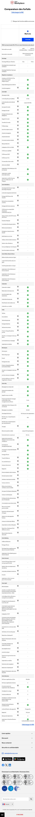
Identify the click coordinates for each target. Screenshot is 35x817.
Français (7, 804)
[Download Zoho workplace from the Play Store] (19, 759)
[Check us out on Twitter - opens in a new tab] (6, 765)
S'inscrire (28, 39)
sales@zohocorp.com (11, 753)
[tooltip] (17, 87)
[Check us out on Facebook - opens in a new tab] (3, 765)
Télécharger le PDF (17, 12)
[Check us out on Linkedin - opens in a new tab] (9, 765)
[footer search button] (31, 799)
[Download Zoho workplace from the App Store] (7, 759)
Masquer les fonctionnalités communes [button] (23, 21)
